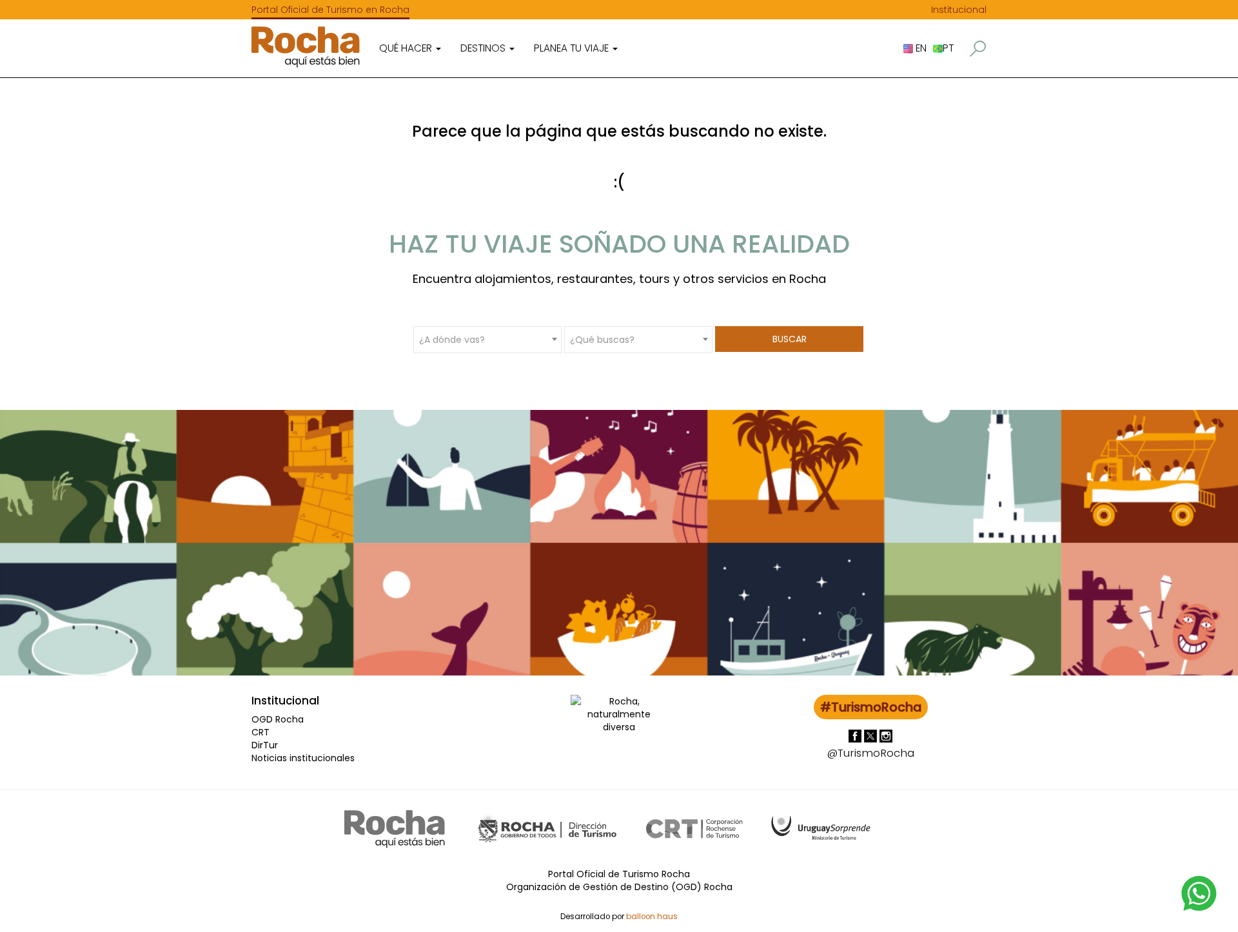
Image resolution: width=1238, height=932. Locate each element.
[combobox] (487, 339)
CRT (260, 732)
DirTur (264, 745)
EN (920, 48)
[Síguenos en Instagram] (885, 735)
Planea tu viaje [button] (572, 48)
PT (948, 48)
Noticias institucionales (303, 758)
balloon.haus (652, 916)
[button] (978, 49)
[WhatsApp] (1199, 892)
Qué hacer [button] (407, 48)
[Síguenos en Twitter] (871, 735)
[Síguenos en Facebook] (856, 735)
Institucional (959, 9)
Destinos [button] (484, 48)
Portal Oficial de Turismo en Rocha (330, 9)
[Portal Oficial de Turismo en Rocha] (305, 46)
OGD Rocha (277, 719)
